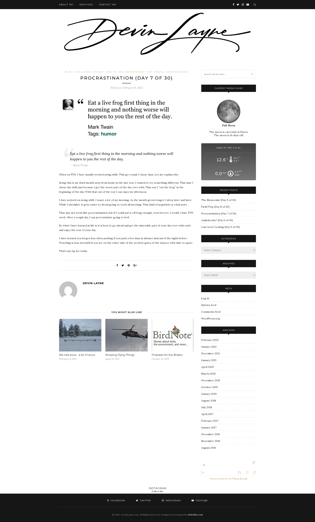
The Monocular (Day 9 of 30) (218, 200)
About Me (66, 4)
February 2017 (209, 420)
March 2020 (208, 373)
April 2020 (207, 367)
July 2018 (206, 407)
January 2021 (208, 360)
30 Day (69, 72)
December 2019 (210, 380)
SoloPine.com (195, 514)
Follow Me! (157, 491)
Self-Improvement (131, 72)
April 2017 (207, 414)
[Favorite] (247, 472)
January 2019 (209, 394)
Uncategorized (177, 72)
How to (111, 72)
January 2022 (209, 346)
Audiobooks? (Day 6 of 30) (217, 220)
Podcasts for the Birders (167, 355)
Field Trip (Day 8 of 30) (215, 206)
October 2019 (209, 387)
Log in (205, 298)
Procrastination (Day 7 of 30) (218, 213)
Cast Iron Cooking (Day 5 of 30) (220, 227)
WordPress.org (210, 318)
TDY (149, 72)
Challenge (83, 72)
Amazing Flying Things (119, 355)
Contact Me (107, 4)
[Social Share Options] (202, 472)
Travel (159, 72)
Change (98, 72)
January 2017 (208, 427)
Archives (86, 4)
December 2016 (210, 434)
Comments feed (210, 311)
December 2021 (210, 353)
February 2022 (210, 340)
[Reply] (253, 472)
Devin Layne (93, 283)
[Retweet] (240, 472)
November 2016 (210, 441)
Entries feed (208, 305)
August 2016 (208, 447)
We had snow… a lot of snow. (77, 355)
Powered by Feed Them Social (228, 478)
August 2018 (208, 400)
